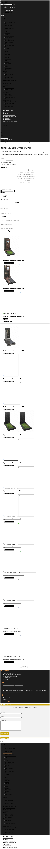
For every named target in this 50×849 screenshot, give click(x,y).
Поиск (13, 4)
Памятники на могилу (8, 27)
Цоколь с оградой (9, 89)
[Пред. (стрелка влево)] (0, 741)
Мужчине (7, 39)
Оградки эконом (9, 72)
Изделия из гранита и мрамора (10, 121)
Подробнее (5, 319)
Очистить (15, 164)
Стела (3, 161)
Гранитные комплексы (8, 112)
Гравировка (8, 94)
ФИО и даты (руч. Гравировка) (26, 176)
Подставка (3, 162)
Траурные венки (9, 24)
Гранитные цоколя (7, 119)
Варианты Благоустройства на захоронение (15, 102)
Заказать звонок (8, 12)
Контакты (5, 685)
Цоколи (4, 86)
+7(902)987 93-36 (9, 10)
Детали (4, 196)
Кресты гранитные (9, 36)
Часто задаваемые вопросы (16, 685)
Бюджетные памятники (10, 30)
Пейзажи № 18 (3, 151)
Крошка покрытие (9, 106)
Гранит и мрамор (7, 83)
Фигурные (7, 54)
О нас (8, 685)
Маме (6, 66)
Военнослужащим (9, 28)
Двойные (7, 34)
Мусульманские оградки (10, 79)
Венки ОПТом (8, 25)
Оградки (5, 71)
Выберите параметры (9, 263)
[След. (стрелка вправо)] (2, 741)
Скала (6, 50)
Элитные (7, 31)
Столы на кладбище (9, 103)
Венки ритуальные (7, 21)
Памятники (5, 690)
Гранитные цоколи (9, 88)
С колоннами (8, 59)
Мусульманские (8, 37)
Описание (5, 195)
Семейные (7, 69)
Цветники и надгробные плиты (10, 80)
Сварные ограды (9, 74)
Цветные (7, 60)
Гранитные (7, 33)
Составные (7, 57)
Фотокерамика (8, 95)
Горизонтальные (9, 42)
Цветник (3, 164)
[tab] (26, 195)
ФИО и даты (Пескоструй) (26, 178)
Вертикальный (3, 156)
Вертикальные (8, 43)
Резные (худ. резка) (9, 40)
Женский (7, 65)
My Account (6, 124)
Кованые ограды (9, 77)
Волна (6, 53)
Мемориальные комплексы (9, 82)
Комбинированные (9, 45)
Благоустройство (7, 100)
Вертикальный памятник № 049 (14, 151)
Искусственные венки (10, 22)
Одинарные (8, 63)
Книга (6, 51)
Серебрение (26, 183)
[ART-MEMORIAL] (4, 1)
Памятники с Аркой (9, 47)
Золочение (25, 180)
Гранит (6, 85)
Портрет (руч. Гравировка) (26, 174)
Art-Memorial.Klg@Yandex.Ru (10, 676)
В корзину (3, 192)
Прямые (7, 56)
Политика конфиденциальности (10, 697)
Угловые (7, 48)
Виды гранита (6, 118)
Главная (2, 143)
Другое (4, 108)
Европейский (29, 154)
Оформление (6, 92)
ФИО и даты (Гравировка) (26, 172)
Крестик (25, 185)
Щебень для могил (9, 105)
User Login (2, 128)
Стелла (34, 154)
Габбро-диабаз (39, 154)
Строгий (46, 154)
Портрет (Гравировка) (26, 170)
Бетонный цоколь (9, 91)
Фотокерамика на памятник (9, 115)
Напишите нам (4, 738)
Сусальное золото (9, 98)
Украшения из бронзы (10, 97)
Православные (8, 68)
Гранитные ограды (9, 76)
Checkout (5, 125)
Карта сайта (5, 699)
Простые (7, 62)
